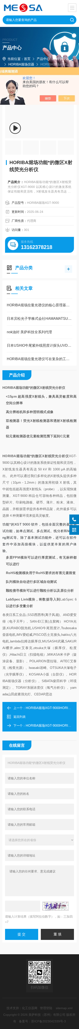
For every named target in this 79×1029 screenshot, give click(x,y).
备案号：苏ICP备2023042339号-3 (42, 1021)
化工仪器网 (29, 1008)
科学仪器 (62, 59)
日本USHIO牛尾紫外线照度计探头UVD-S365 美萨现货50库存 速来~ (39, 345)
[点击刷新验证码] (55, 906)
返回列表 (19, 716)
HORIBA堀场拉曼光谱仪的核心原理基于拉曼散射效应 (39, 305)
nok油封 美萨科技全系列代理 (29, 332)
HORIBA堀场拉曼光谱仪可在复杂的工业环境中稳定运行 (39, 359)
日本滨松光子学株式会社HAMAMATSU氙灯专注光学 (39, 318)
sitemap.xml (64, 1008)
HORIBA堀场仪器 (21, 64)
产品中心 (43, 59)
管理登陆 (46, 1008)
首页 (27, 59)
